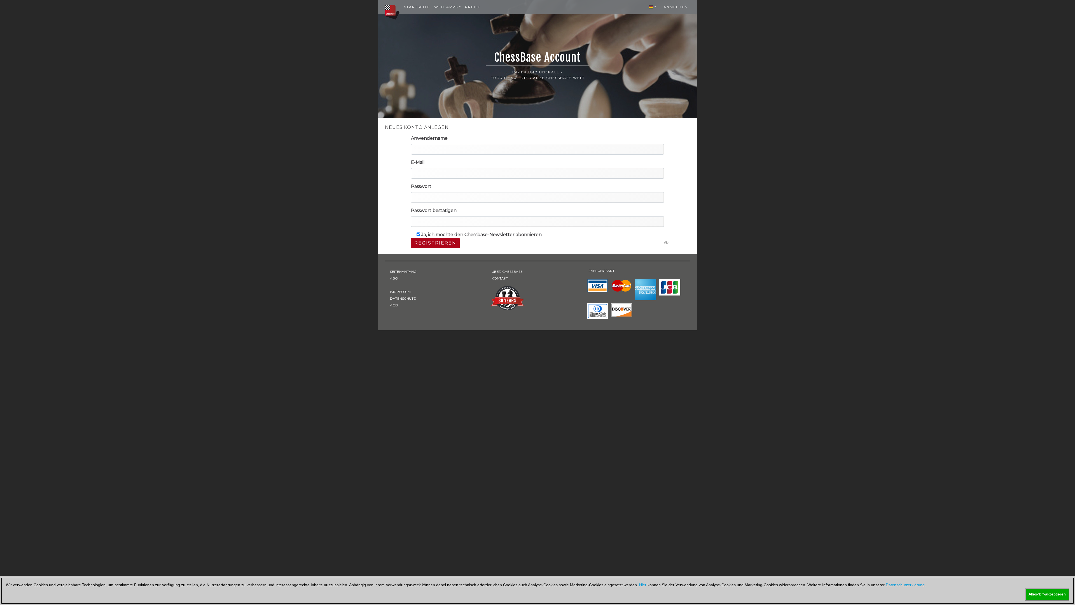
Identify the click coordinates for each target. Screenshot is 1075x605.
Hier (642, 585)
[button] (652, 7)
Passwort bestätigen (434, 210)
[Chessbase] (392, 12)
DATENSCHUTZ (403, 298)
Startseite (417, 7)
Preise (473, 7)
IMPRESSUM (400, 292)
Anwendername (429, 138)
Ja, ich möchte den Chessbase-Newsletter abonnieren (481, 234)
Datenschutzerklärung (905, 585)
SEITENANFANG (403, 271)
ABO (394, 278)
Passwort (421, 186)
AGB (394, 305)
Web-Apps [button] (446, 7)
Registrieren (435, 243)
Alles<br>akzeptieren (1047, 594)
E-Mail (418, 162)
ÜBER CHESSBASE (507, 271)
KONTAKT (500, 278)
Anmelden (675, 7)
